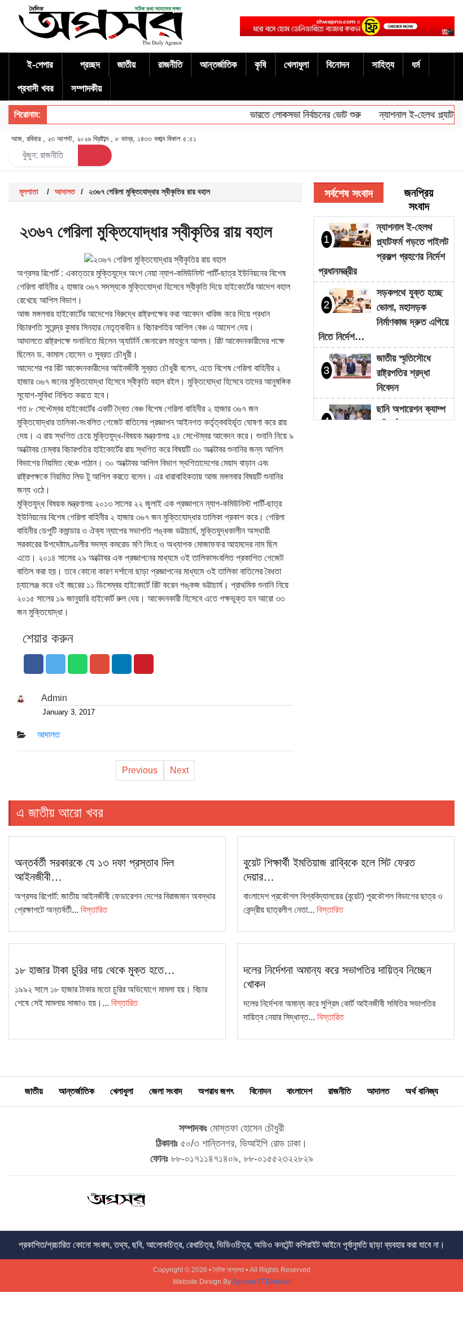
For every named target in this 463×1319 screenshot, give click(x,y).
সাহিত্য (383, 64)
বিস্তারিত (94, 910)
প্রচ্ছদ (90, 64)
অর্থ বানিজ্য (421, 1091)
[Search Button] (95, 155)
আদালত (65, 191)
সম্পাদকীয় (86, 88)
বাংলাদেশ (299, 1091)
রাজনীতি (170, 64)
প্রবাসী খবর (36, 88)
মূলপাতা (28, 191)
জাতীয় (126, 64)
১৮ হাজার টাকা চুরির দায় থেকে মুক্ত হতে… (95, 970)
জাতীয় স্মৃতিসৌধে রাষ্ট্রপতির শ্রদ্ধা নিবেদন (404, 372)
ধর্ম (416, 64)
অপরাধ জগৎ (216, 1091)
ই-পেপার (40, 64)
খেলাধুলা (296, 64)
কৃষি (261, 64)
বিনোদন (338, 64)
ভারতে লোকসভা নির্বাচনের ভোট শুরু (296, 114)
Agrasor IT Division (261, 1282)
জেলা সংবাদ (165, 1091)
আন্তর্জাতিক (218, 64)
